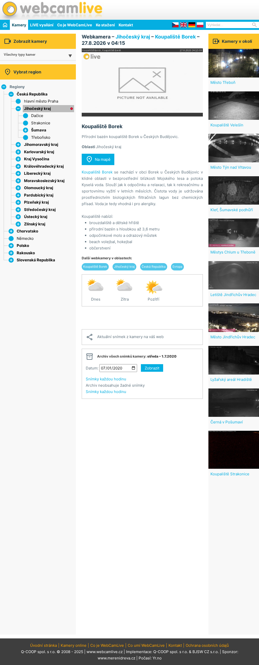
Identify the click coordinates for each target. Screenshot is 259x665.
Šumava (38, 130)
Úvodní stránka (43, 645)
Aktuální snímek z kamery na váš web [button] (125, 337)
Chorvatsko (27, 231)
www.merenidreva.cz (116, 658)
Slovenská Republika (36, 260)
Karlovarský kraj (39, 151)
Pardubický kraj (38, 195)
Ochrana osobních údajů (207, 645)
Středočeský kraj (40, 209)
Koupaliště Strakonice (229, 474)
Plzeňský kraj (36, 202)
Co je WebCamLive (74, 25)
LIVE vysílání (41, 25)
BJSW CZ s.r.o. (205, 651)
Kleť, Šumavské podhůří (231, 209)
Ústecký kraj (35, 216)
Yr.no (157, 658)
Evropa (177, 266)
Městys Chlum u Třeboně (232, 252)
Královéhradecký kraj (44, 166)
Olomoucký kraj (38, 187)
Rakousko (26, 252)
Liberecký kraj (37, 173)
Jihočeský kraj (37, 108)
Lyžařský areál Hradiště (231, 379)
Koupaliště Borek (175, 37)
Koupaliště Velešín (226, 125)
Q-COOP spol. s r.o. (170, 651)
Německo (25, 238)
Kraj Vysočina (36, 159)
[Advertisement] (200, 9)
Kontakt (126, 25)
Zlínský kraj (34, 224)
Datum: (92, 368)
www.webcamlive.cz (105, 651)
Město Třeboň (222, 82)
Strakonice (40, 123)
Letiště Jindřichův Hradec (233, 294)
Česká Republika (32, 94)
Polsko (23, 245)
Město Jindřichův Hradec (232, 337)
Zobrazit (152, 368)
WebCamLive (52, 10)
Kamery (19, 25)
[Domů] (5, 25)
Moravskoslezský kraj (44, 180)
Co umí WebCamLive (146, 645)
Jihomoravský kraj (41, 144)
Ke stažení (105, 25)
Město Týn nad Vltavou (230, 167)
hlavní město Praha (41, 101)
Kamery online (74, 645)
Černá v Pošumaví (226, 422)
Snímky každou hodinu (106, 379)
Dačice (37, 115)
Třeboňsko (40, 137)
